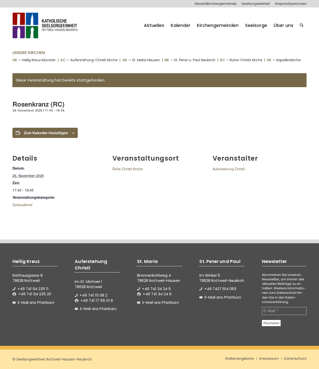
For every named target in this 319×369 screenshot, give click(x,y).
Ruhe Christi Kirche (127, 168)
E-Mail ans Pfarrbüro (36, 302)
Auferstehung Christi (229, 168)
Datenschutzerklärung (279, 299)
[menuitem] (215, 3)
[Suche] (302, 25)
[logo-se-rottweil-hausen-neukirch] (45, 25)
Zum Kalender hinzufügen (46, 132)
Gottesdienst (22, 204)
